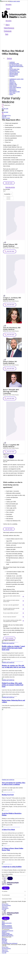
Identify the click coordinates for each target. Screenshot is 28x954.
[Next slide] (10, 878)
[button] (9, 638)
